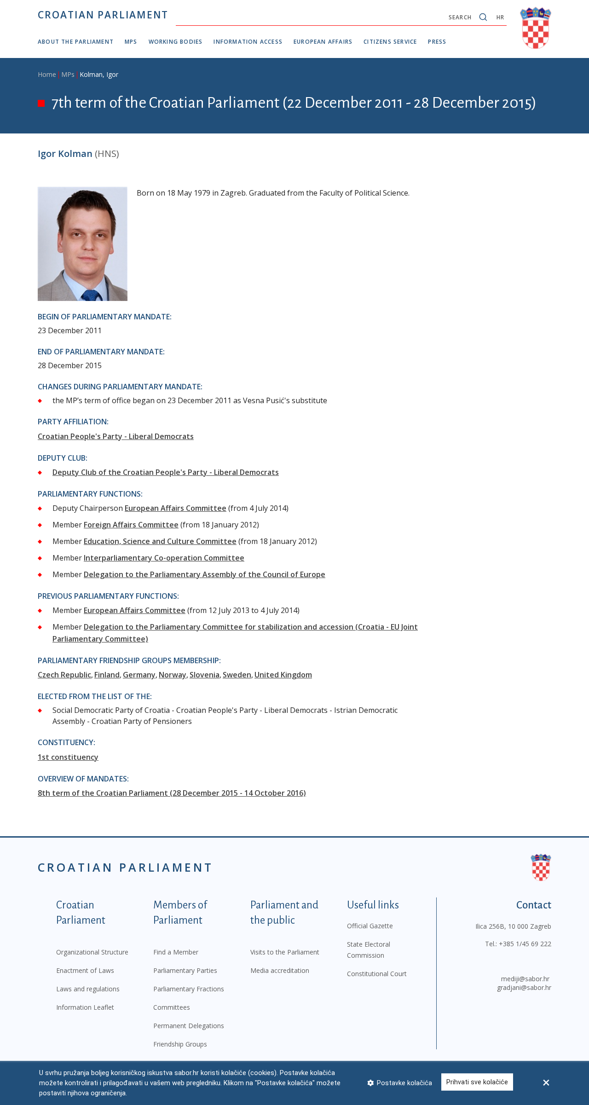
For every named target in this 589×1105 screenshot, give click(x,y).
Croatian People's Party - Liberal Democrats (116, 436)
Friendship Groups (180, 1044)
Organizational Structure (92, 952)
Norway (172, 675)
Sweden (237, 675)
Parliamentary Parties (185, 970)
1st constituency (68, 757)
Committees (171, 1007)
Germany (139, 675)
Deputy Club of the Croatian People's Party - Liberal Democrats (165, 472)
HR (500, 17)
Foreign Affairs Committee (131, 525)
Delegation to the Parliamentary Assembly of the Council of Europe (204, 574)
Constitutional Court (377, 973)
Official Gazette (370, 925)
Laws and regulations (88, 988)
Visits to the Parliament (284, 952)
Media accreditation (279, 970)
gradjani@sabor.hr (524, 987)
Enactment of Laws (85, 970)
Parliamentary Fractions (188, 988)
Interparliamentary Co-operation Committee (164, 558)
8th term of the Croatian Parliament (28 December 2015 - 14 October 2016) (172, 793)
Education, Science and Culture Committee (160, 541)
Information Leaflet (85, 1007)
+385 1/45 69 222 (525, 943)
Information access (248, 42)
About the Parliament (76, 42)
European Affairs (323, 42)
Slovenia (204, 675)
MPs (131, 42)
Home (47, 74)
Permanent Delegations (188, 1025)
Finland (107, 675)
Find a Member (175, 952)
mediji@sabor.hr (525, 978)
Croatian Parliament (103, 14)
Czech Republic (64, 675)
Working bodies (176, 42)
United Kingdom (283, 675)
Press (437, 42)
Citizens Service (390, 42)
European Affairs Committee (175, 508)
